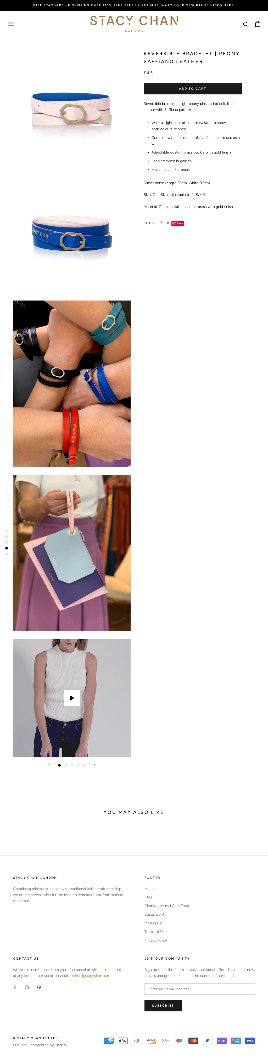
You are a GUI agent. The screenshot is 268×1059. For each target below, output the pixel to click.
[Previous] (49, 765)
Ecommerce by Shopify (48, 1045)
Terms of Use (155, 932)
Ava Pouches (210, 137)
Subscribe (163, 1005)
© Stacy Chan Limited (35, 1038)
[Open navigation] (11, 24)
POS (16, 1045)
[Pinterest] (39, 987)
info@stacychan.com (92, 975)
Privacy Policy (155, 940)
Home (149, 888)
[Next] (95, 765)
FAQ (148, 897)
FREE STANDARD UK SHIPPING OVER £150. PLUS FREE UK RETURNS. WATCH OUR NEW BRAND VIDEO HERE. (134, 5)
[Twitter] (168, 222)
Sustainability (155, 914)
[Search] (246, 24)
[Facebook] (161, 222)
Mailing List (153, 923)
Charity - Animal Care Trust (166, 906)
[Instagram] (27, 987)
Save (180, 223)
